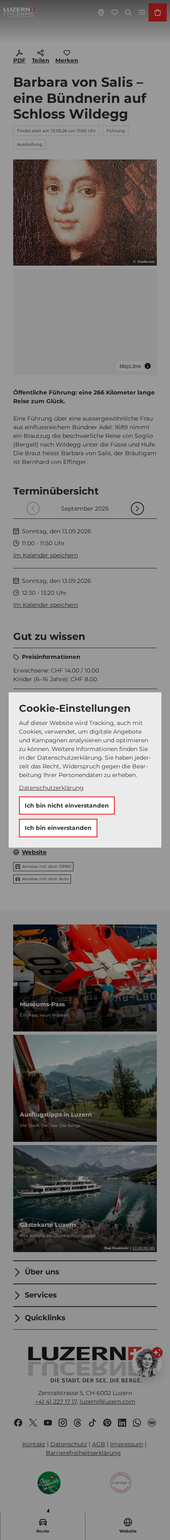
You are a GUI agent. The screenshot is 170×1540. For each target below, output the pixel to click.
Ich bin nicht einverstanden (67, 805)
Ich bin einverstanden (58, 828)
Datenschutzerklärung (51, 787)
